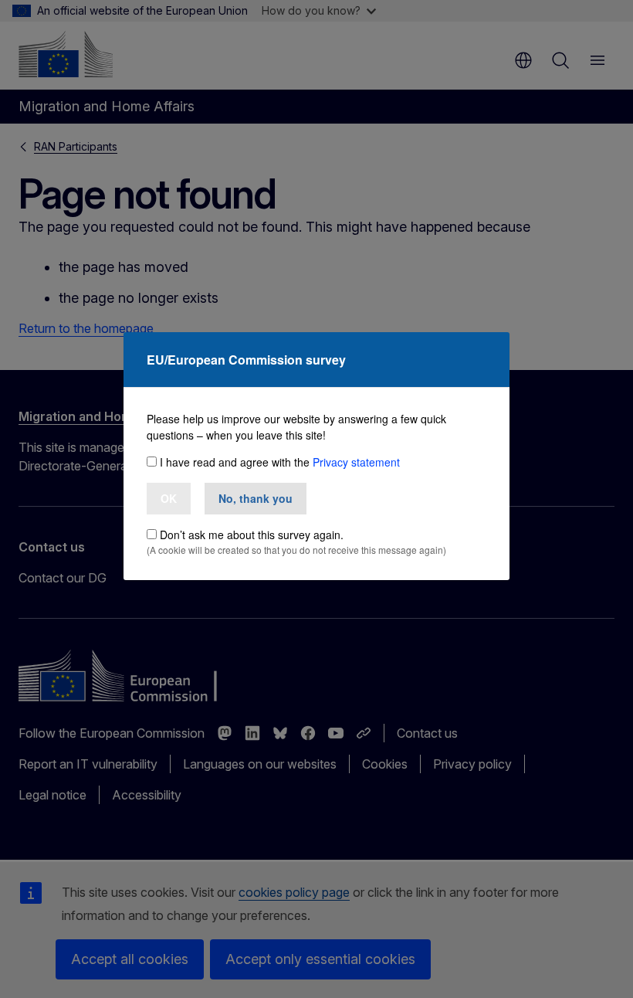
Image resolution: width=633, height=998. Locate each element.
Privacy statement (356, 462)
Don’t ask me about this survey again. (252, 534)
